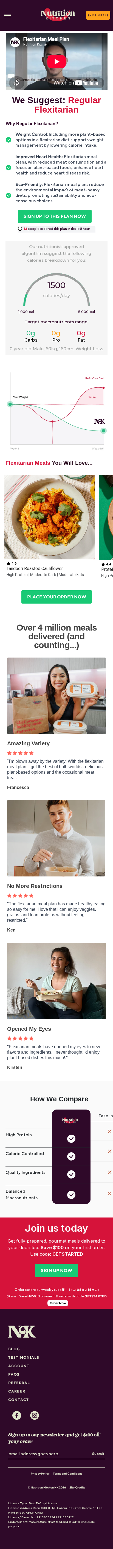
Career (16, 1391)
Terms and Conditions (67, 1473)
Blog (14, 1349)
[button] (49, 527)
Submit (98, 1453)
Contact (18, 1399)
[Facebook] (16, 1415)
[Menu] (7, 15)
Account (18, 1366)
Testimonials (23, 1357)
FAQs (13, 1374)
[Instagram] (34, 1415)
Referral (19, 1383)
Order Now (58, 1303)
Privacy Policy (40, 1473)
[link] (55, 216)
